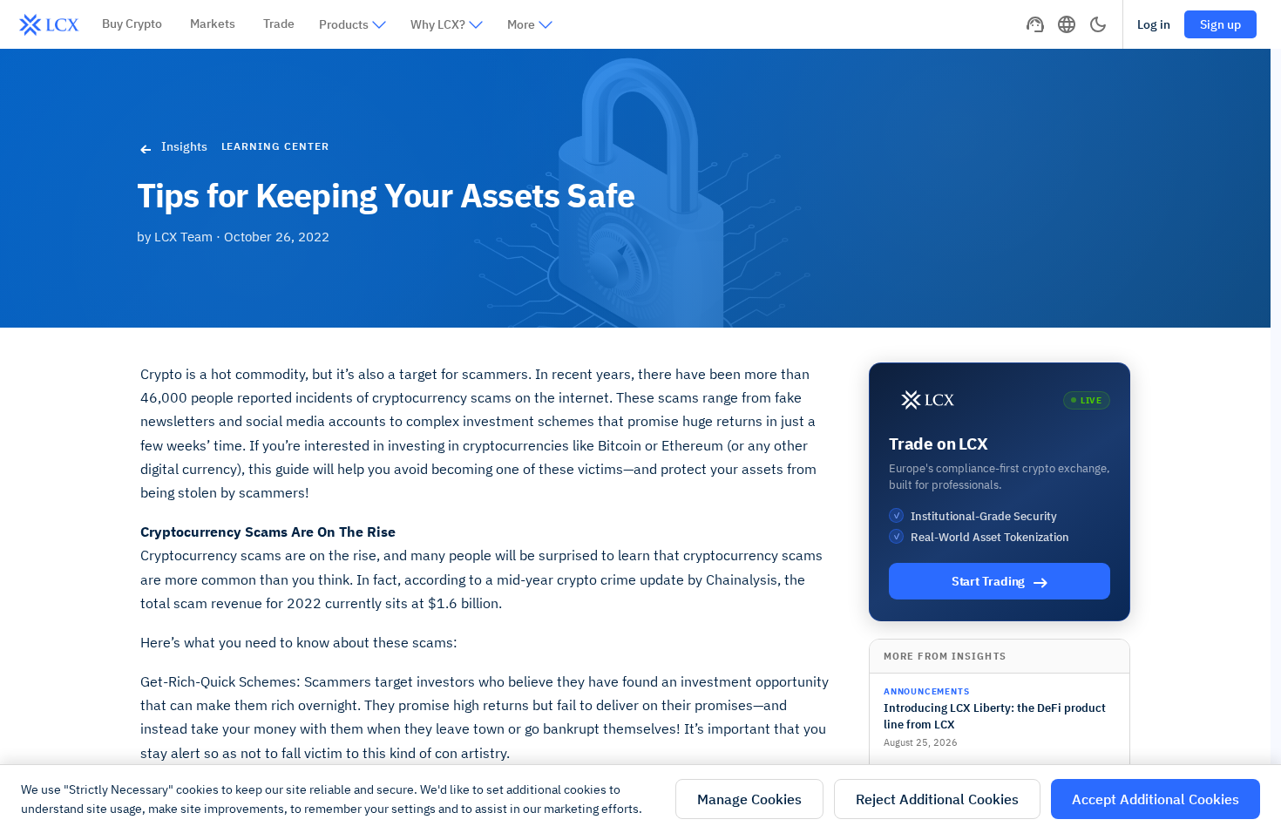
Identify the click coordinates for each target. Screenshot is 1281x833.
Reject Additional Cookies (937, 799)
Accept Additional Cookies (1155, 799)
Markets (212, 23)
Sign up (1220, 24)
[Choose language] (1066, 24)
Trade (279, 23)
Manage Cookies (749, 799)
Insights (184, 146)
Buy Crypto (132, 23)
